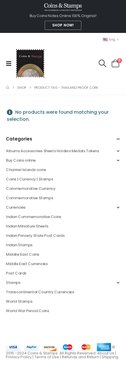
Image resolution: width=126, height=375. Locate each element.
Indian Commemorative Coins (33, 217)
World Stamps (19, 301)
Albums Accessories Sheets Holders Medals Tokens (52, 151)
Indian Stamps (19, 245)
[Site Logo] (30, 63)
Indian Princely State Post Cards (35, 235)
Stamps (13, 282)
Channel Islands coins (26, 170)
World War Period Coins (27, 311)
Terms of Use (46, 357)
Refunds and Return (80, 357)
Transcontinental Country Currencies (40, 292)
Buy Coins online (21, 160)
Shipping (110, 357)
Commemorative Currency (30, 188)
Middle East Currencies (26, 264)
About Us (105, 353)
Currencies (15, 207)
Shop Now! (63, 25)
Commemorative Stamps (29, 198)
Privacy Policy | (20, 357)
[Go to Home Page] (7, 87)
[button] (10, 63)
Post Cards (16, 273)
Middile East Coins (22, 254)
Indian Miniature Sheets (27, 226)
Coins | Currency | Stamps (29, 179)
